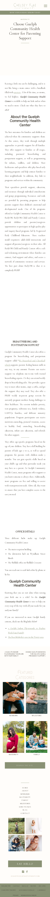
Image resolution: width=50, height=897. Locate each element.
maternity (25, 19)
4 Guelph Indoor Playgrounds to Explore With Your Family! (14, 654)
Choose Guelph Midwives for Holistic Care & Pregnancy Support (36, 654)
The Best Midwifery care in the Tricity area (26, 637)
